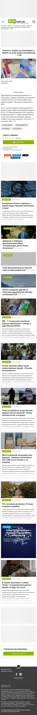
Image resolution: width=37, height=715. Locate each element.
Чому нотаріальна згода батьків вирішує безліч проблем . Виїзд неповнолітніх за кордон (17, 412)
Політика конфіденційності (8, 710)
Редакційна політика (13, 711)
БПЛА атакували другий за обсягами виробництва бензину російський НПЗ (17, 292)
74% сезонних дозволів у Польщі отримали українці (17, 505)
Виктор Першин (18, 92)
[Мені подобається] (35, 82)
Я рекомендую (19, 142)
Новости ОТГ (16, 527)
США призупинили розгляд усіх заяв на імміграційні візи (17, 269)
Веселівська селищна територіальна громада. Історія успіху (16, 540)
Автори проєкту (18, 677)
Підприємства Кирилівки (15, 649)
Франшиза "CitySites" (7, 671)
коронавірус (21, 125)
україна (6, 129)
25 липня (17, 129)
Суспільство (4, 83)
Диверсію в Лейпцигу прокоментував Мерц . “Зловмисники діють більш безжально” (15, 244)
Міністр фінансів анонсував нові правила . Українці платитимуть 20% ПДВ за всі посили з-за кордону (17, 458)
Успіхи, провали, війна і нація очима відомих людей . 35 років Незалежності (17, 368)
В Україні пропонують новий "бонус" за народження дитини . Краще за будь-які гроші (17, 584)
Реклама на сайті (6, 669)
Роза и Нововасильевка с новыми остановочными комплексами (18, 532)
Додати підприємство (18, 653)
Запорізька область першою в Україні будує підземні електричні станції (18, 205)
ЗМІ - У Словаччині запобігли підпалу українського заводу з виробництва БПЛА (16, 323)
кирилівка (7, 125)
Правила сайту (20, 710)
